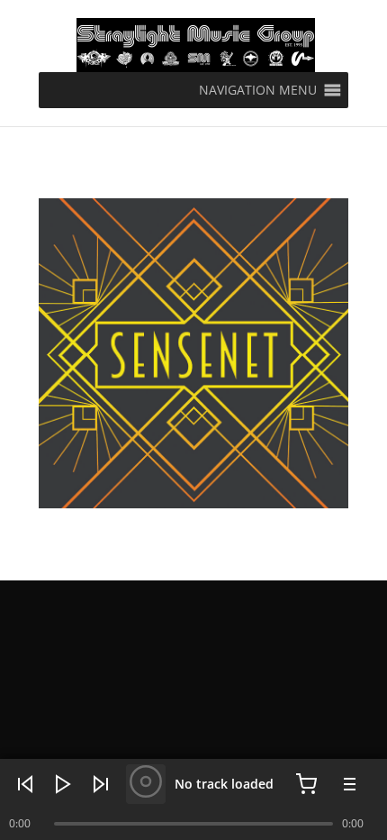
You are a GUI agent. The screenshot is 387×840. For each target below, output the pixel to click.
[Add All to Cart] (306, 784)
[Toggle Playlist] (347, 784)
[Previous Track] (25, 784)
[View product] (146, 784)
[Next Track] (101, 784)
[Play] (63, 784)
